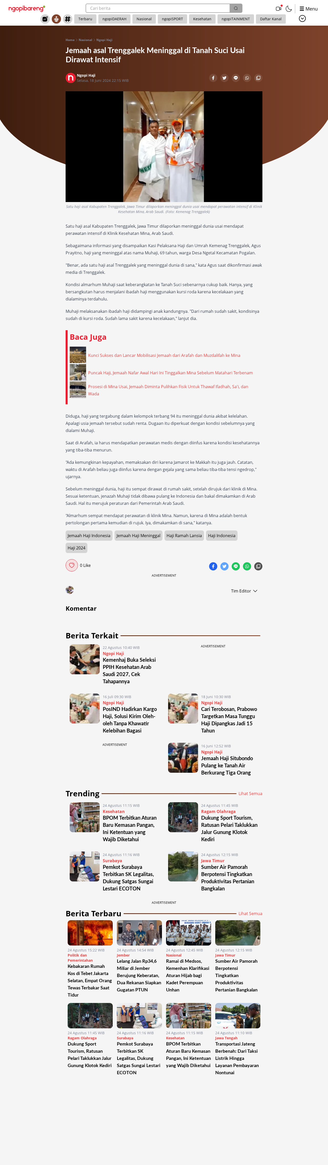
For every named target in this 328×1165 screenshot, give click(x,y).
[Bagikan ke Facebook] (213, 78)
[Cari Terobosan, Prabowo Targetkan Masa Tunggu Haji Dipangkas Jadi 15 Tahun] (183, 714)
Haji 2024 (76, 548)
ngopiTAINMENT (236, 18)
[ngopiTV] (278, 9)
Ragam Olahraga (218, 811)
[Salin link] (258, 78)
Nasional (144, 18)
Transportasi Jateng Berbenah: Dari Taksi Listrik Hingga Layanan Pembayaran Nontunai (237, 1058)
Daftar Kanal (271, 18)
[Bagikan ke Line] (236, 78)
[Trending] (45, 19)
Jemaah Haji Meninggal (138, 535)
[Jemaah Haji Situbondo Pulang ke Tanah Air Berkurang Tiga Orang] (183, 760)
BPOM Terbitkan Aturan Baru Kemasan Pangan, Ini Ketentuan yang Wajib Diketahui (188, 1055)
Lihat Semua (250, 793)
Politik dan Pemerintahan (80, 958)
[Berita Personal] (56, 19)
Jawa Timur (212, 860)
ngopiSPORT (172, 18)
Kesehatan (202, 18)
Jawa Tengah (226, 1038)
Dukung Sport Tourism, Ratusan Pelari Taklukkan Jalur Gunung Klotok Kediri (90, 1055)
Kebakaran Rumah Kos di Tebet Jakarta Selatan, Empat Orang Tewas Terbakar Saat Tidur (90, 981)
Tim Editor (241, 591)
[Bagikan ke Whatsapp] (247, 78)
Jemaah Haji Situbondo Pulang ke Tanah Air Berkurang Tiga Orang (227, 766)
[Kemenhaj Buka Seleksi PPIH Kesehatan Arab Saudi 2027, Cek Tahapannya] (85, 664)
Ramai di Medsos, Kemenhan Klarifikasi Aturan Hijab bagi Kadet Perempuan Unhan (187, 975)
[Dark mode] (289, 9)
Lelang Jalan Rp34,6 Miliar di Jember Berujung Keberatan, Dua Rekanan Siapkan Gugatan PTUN (139, 975)
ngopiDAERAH (114, 18)
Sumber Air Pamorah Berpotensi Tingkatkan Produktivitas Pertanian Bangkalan (237, 975)
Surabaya (112, 860)
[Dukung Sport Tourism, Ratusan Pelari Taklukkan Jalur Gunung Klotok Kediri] (183, 822)
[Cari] (236, 8)
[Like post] (72, 565)
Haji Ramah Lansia (184, 535)
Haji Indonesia (221, 535)
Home (70, 40)
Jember (123, 955)
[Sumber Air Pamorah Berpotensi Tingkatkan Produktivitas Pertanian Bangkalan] (183, 871)
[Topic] (67, 19)
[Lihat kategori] (302, 18)
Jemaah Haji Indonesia (89, 535)
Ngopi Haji (104, 40)
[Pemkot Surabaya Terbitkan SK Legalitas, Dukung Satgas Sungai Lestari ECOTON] (85, 871)
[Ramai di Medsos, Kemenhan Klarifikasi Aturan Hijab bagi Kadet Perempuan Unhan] (188, 933)
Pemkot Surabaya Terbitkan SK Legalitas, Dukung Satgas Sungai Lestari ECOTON (138, 1058)
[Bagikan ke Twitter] (225, 78)
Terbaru (85, 18)
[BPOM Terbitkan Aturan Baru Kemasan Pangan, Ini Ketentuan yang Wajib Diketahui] (85, 822)
